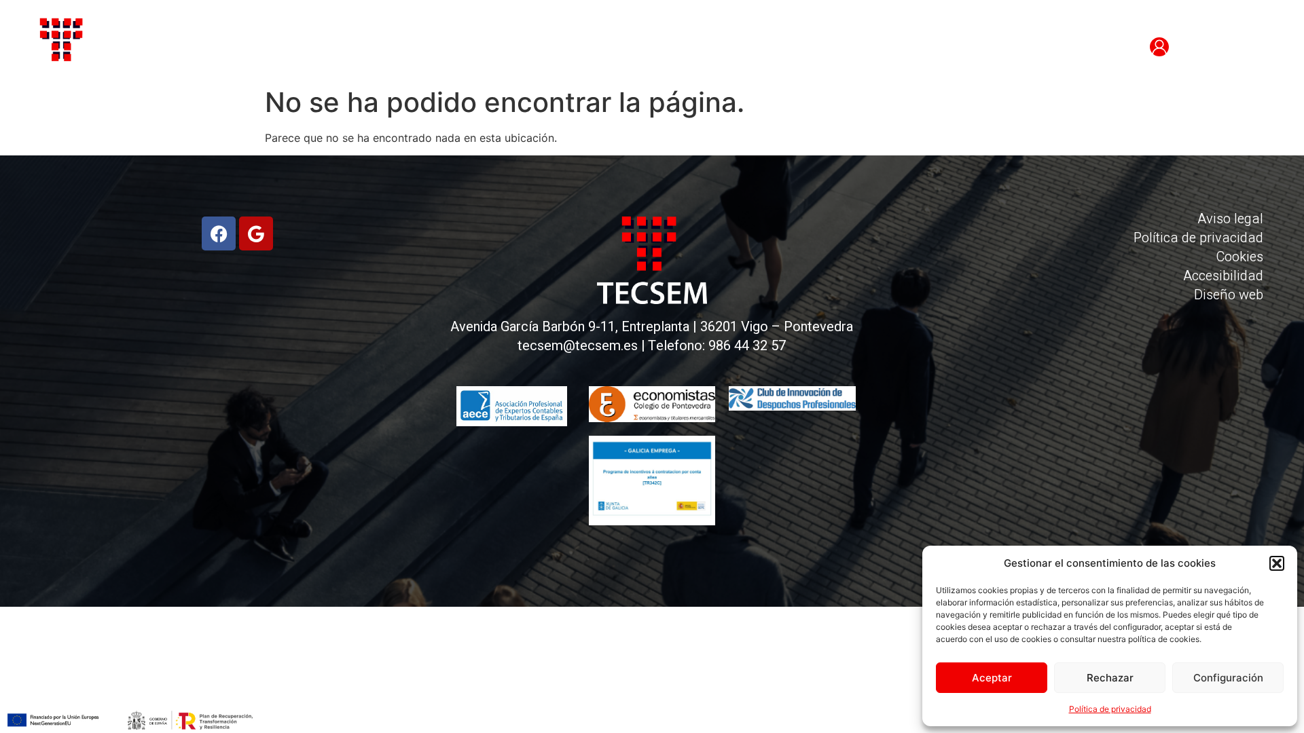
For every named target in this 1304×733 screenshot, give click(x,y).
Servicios (610, 47)
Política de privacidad (1110, 709)
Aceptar (992, 677)
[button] (1277, 563)
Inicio (399, 47)
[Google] (256, 233)
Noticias (719, 47)
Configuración (1228, 677)
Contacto (830, 47)
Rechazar (1110, 677)
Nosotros (496, 47)
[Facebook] (219, 233)
